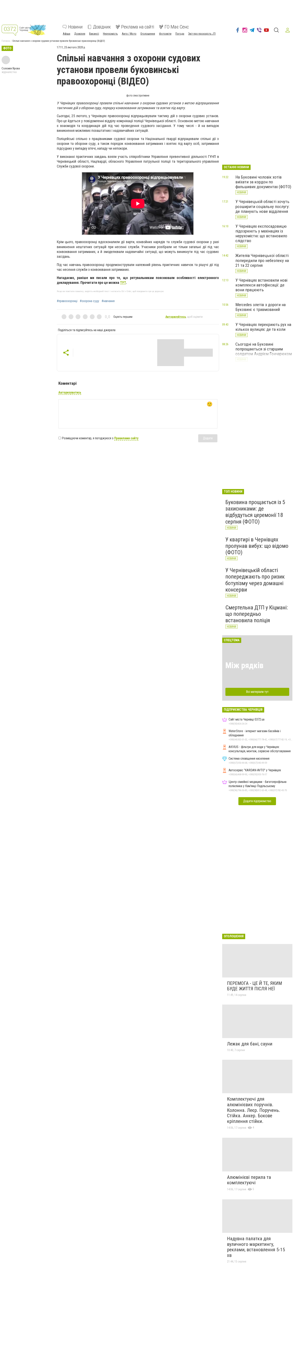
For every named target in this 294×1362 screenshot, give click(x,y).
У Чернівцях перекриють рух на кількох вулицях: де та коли (263, 327)
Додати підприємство (257, 801)
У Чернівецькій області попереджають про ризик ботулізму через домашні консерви (255, 580)
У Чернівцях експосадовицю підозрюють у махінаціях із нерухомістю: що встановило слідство (261, 233)
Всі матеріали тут (257, 692)
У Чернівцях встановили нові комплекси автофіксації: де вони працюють (261, 285)
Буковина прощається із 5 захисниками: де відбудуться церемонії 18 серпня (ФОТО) (255, 512)
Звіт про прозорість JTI (202, 33)
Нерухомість (110, 33)
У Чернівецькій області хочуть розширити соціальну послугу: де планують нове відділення (262, 206)
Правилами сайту (126, 438)
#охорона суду (89, 301)
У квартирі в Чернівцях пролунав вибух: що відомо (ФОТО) (256, 546)
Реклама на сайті (137, 27)
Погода (179, 33)
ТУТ (123, 282)
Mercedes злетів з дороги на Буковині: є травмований (260, 307)
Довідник (102, 27)
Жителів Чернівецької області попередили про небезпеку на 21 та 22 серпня (262, 260)
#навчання (108, 301)
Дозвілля (79, 33)
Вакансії (94, 33)
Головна (6, 41)
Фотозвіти (165, 33)
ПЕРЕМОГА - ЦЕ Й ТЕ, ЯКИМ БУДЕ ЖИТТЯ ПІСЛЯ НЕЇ (254, 986)
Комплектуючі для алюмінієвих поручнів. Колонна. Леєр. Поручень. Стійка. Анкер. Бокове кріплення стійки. (253, 1110)
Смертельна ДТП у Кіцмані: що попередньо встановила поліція (256, 614)
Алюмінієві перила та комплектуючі (249, 1180)
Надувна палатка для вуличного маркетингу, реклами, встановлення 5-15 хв (256, 1247)
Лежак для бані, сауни (249, 1044)
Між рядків (244, 665)
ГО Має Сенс (177, 27)
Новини (75, 27)
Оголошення (147, 33)
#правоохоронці (67, 301)
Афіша (66, 33)
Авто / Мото (129, 33)
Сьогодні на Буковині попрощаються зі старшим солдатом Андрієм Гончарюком (263, 349)
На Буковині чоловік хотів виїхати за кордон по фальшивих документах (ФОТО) (263, 182)
